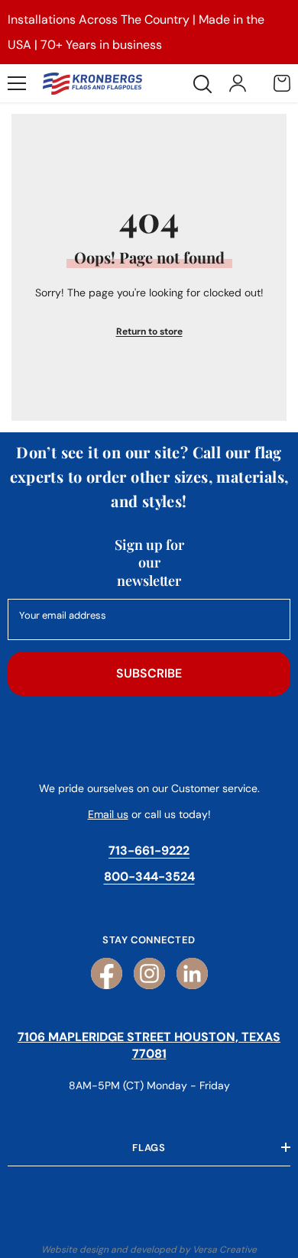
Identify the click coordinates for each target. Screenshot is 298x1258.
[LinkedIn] (192, 973)
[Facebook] (106, 973)
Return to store (149, 331)
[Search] (202, 84)
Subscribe (149, 673)
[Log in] (238, 83)
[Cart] (282, 83)
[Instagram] (149, 973)
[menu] (17, 83)
